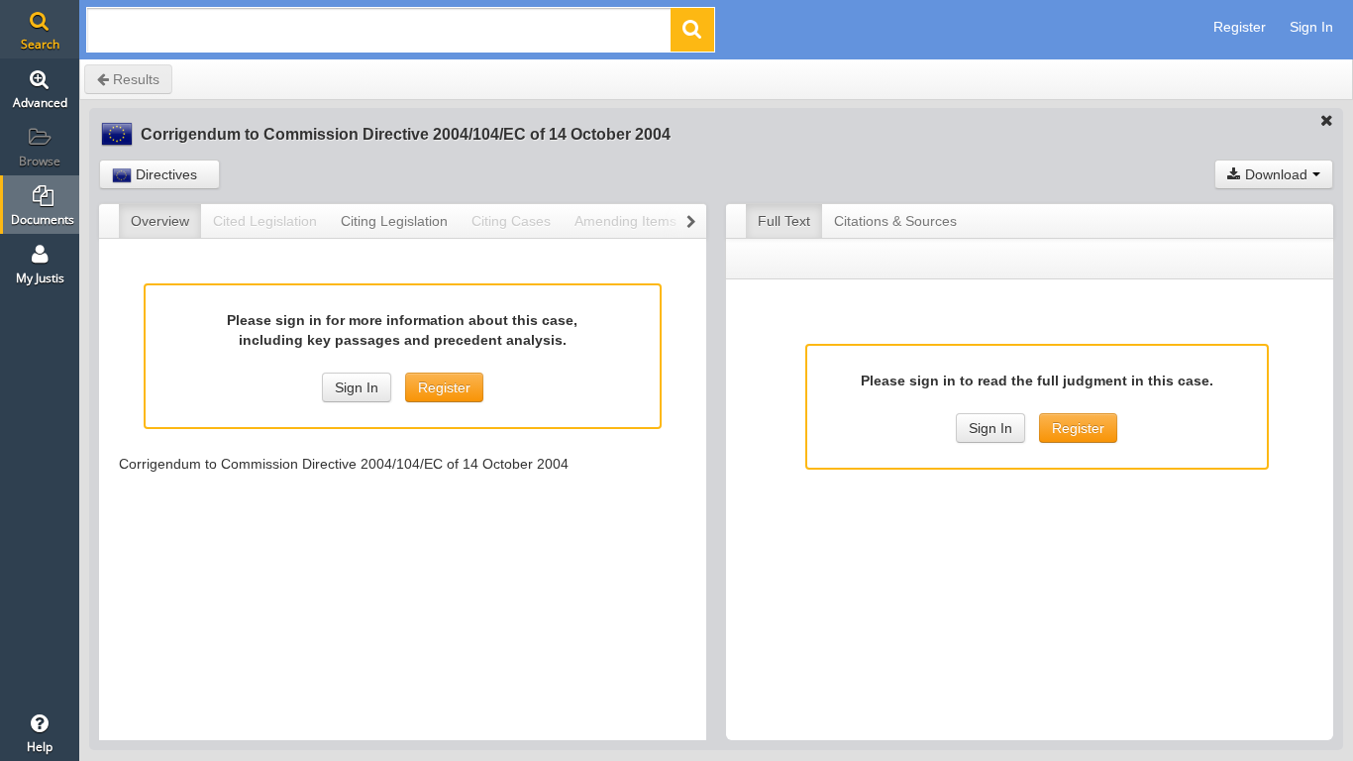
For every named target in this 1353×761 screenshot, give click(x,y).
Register (1239, 27)
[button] (692, 30)
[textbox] (380, 35)
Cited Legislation (265, 221)
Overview (160, 221)
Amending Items (625, 221)
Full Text (784, 221)
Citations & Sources (895, 221)
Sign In (1311, 27)
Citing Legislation (394, 221)
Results (134, 79)
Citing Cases (511, 221)
